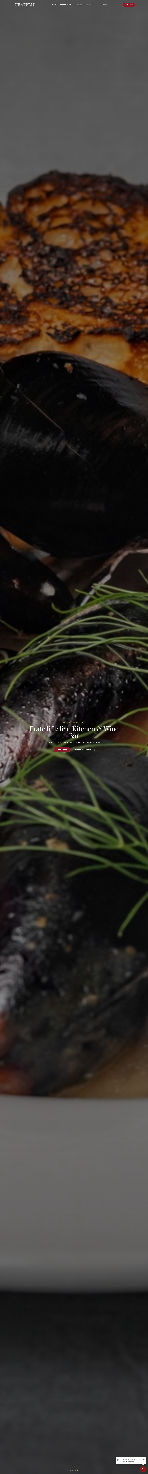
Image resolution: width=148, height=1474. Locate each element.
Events (79, 5)
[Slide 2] (72, 1470)
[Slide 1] (70, 1470)
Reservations (66, 5)
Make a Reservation (83, 750)
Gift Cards (92, 5)
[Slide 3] (75, 1470)
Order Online (62, 750)
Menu (54, 5)
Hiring (104, 5)
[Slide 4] (77, 1470)
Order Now (129, 5)
